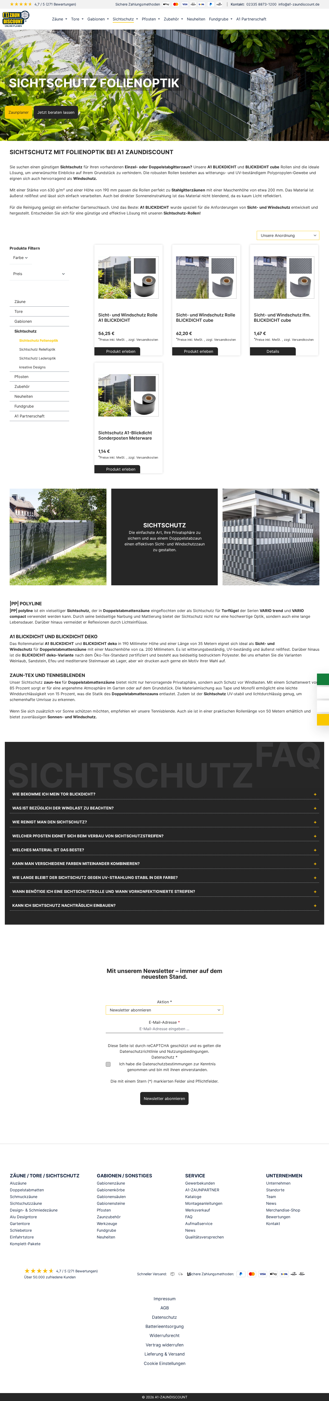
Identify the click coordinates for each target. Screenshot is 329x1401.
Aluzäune (18, 1183)
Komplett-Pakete (25, 1243)
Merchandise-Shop (283, 1210)
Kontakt (273, 1223)
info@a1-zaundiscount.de (298, 4)
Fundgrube (24, 406)
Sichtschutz (25, 331)
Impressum (165, 1298)
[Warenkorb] (319, 19)
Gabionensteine (111, 1203)
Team (271, 1196)
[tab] (164, 794)
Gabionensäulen (111, 1196)
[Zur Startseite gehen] (15, 18)
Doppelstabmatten (27, 1189)
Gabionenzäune (111, 1183)
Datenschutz (164, 1317)
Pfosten (21, 376)
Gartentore (20, 1223)
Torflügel (230, 610)
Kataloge (193, 1196)
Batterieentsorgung (164, 1326)
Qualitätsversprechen (204, 1237)
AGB (164, 1307)
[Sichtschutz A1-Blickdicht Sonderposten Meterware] (128, 395)
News (190, 1230)
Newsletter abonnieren (164, 1098)
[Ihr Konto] (299, 19)
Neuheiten (23, 396)
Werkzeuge (107, 1223)
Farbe (18, 257)
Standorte (275, 1189)
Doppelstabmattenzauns (135, 693)
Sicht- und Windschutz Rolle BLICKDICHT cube (205, 317)
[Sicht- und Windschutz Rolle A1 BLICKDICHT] (128, 277)
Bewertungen (278, 1216)
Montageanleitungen (203, 1203)
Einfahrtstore (22, 1237)
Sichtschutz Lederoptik (37, 358)
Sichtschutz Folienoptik (38, 340)
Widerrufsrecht (164, 1335)
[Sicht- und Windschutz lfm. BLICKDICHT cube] (284, 277)
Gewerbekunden (200, 1183)
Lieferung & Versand (165, 1354)
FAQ (188, 1216)
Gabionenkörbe (111, 1189)
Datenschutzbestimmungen (167, 1063)
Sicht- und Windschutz (269, 207)
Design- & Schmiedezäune (34, 1210)
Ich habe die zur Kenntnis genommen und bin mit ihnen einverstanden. (167, 1066)
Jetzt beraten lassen (55, 112)
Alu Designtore (23, 1216)
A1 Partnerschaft (29, 416)
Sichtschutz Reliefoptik (37, 349)
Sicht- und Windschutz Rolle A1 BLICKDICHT (128, 317)
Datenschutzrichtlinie (139, 1051)
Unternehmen (278, 1183)
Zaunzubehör (109, 1216)
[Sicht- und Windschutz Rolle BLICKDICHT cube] (206, 277)
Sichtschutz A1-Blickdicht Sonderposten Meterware (125, 435)
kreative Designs (32, 367)
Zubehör (22, 386)
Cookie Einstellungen (164, 1363)
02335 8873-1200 (261, 4)
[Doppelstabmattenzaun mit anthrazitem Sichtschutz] (58, 537)
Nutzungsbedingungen (187, 1051)
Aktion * (164, 1001)
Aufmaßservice (198, 1223)
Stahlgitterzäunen (188, 190)
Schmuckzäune (23, 1196)
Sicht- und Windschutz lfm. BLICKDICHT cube (282, 317)
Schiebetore (21, 1230)
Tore (18, 311)
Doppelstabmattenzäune (126, 610)
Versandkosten (147, 339)
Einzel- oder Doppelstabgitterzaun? (158, 166)
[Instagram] (157, 1380)
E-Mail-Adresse (164, 1022)
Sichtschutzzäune (26, 1203)
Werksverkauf (197, 1210)
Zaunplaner (18, 112)
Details (273, 351)
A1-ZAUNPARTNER (202, 1189)
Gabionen (23, 321)
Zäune (20, 301)
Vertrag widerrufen (165, 1344)
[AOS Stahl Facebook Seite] (164, 1380)
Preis (17, 273)
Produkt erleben (120, 351)
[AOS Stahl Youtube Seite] (171, 1380)
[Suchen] (309, 19)
